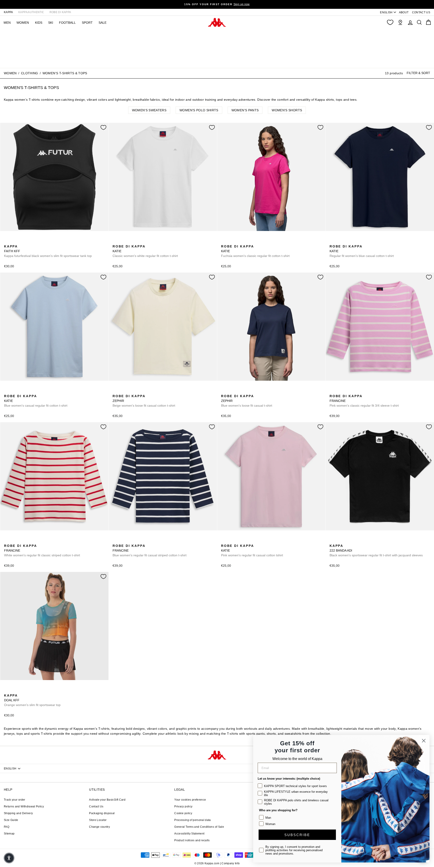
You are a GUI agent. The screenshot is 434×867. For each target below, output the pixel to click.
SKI (50, 22)
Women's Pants (245, 110)
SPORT (87, 22)
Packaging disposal (102, 813)
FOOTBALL (67, 22)
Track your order (14, 799)
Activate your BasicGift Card (107, 799)
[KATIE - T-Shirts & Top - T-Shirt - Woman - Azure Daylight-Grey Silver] (123, 241)
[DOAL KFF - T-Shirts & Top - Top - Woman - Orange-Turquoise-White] (7, 690)
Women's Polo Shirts (198, 110)
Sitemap (9, 833)
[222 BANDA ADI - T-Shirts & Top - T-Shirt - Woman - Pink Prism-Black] (340, 541)
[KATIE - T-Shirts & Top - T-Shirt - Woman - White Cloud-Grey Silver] (115, 241)
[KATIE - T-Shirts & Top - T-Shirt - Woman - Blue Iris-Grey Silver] (130, 241)
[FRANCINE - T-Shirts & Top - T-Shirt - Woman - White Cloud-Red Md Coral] (340, 391)
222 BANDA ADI (376, 550)
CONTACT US (421, 12)
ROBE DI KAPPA (60, 12)
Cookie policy (183, 813)
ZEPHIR (144, 400)
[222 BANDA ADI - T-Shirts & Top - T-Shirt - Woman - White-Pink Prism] (347, 541)
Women (10, 73)
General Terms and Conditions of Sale (199, 826)
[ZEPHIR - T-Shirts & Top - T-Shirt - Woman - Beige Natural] (115, 391)
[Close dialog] (424, 741)
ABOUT (404, 12)
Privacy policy (183, 806)
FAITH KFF (48, 251)
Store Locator (98, 820)
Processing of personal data (192, 820)
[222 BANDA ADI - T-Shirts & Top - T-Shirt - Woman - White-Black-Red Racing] (354, 541)
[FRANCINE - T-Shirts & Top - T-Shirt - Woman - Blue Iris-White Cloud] (347, 391)
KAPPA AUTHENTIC (31, 12)
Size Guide (11, 820)
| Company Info (230, 863)
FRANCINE (364, 400)
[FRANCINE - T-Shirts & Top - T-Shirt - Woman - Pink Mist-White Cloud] (332, 391)
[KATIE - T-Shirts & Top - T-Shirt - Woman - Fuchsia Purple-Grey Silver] (137, 241)
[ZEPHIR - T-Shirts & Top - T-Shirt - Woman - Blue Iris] (123, 391)
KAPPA (8, 12)
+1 (144, 241)
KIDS (38, 22)
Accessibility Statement (189, 833)
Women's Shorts (287, 110)
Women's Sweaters (149, 110)
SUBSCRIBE (297, 835)
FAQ (6, 826)
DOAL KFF (32, 700)
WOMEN (23, 22)
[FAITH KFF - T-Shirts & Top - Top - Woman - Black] (7, 241)
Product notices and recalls (192, 840)
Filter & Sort (418, 73)
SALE (102, 22)
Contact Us (96, 806)
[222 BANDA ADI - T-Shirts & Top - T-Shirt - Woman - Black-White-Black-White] (332, 541)
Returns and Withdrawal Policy (24, 806)
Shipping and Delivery (18, 813)
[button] (9, 858)
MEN (7, 22)
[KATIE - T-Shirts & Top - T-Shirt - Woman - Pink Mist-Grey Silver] (246, 241)
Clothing (29, 73)
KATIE (145, 251)
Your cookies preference (190, 799)
